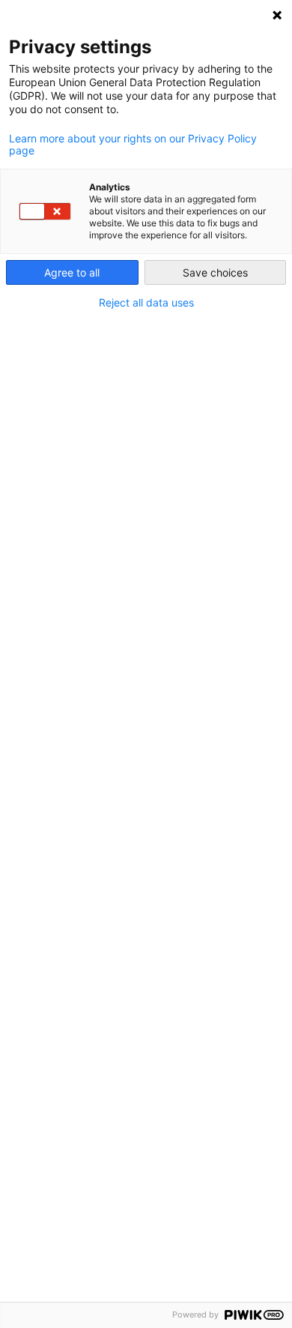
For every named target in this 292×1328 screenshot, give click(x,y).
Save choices (215, 272)
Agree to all (72, 272)
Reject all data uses (146, 303)
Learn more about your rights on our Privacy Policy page (133, 145)
